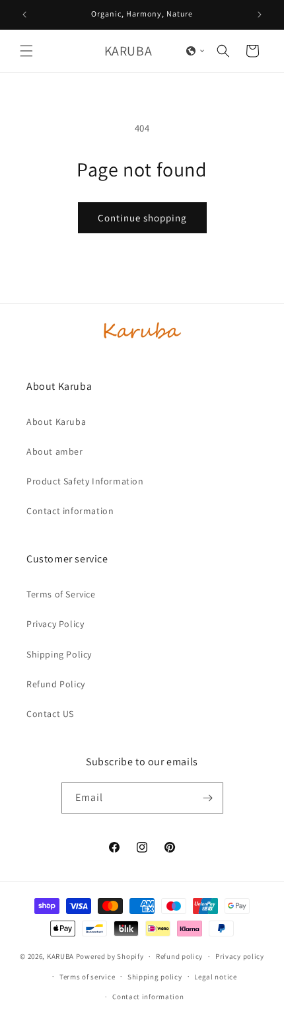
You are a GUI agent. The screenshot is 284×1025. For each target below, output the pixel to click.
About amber (54, 451)
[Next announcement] (259, 14)
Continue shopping (142, 217)
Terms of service (87, 976)
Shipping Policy (59, 654)
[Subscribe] (208, 798)
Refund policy (179, 956)
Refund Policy (55, 684)
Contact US (50, 714)
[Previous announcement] (24, 14)
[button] (26, 50)
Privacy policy (239, 956)
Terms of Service (61, 594)
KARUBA (60, 956)
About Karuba (56, 422)
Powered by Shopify (110, 956)
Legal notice (215, 976)
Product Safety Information (85, 481)
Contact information (70, 511)
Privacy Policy (55, 624)
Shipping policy (154, 976)
